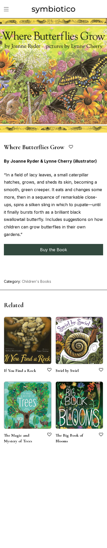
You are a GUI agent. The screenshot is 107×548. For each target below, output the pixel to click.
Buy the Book (53, 249)
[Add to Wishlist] (71, 147)
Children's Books (36, 281)
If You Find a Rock (20, 370)
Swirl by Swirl (67, 370)
